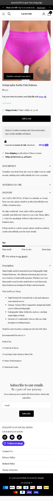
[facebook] (12, 437)
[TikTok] (19, 437)
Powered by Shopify (35, 478)
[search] (9, 14)
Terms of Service (10, 469)
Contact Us (7, 451)
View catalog (4, 14)
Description (7, 265)
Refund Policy (8, 463)
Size (4, 242)
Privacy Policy (8, 457)
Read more (41, 7)
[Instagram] (4, 437)
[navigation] (3, 7)
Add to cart (26, 118)
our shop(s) (22, 256)
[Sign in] (43, 14)
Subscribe (26, 413)
